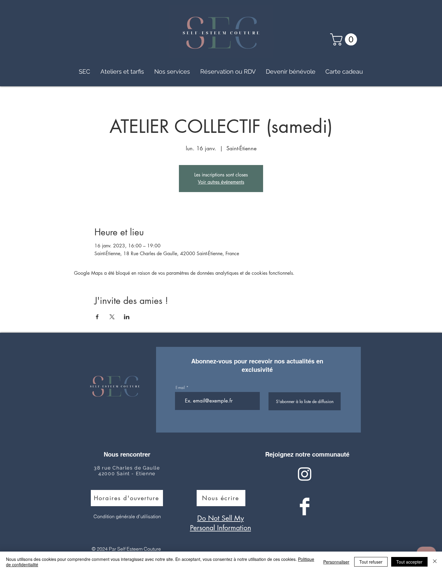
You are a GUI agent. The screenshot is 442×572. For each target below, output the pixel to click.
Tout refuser (370, 562)
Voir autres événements (221, 182)
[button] (345, 39)
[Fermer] (434, 561)
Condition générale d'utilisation (127, 516)
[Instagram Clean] (305, 474)
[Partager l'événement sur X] (112, 316)
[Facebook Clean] (305, 506)
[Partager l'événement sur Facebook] (97, 316)
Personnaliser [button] (336, 562)
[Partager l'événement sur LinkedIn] (127, 316)
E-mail (180, 388)
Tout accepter (409, 562)
